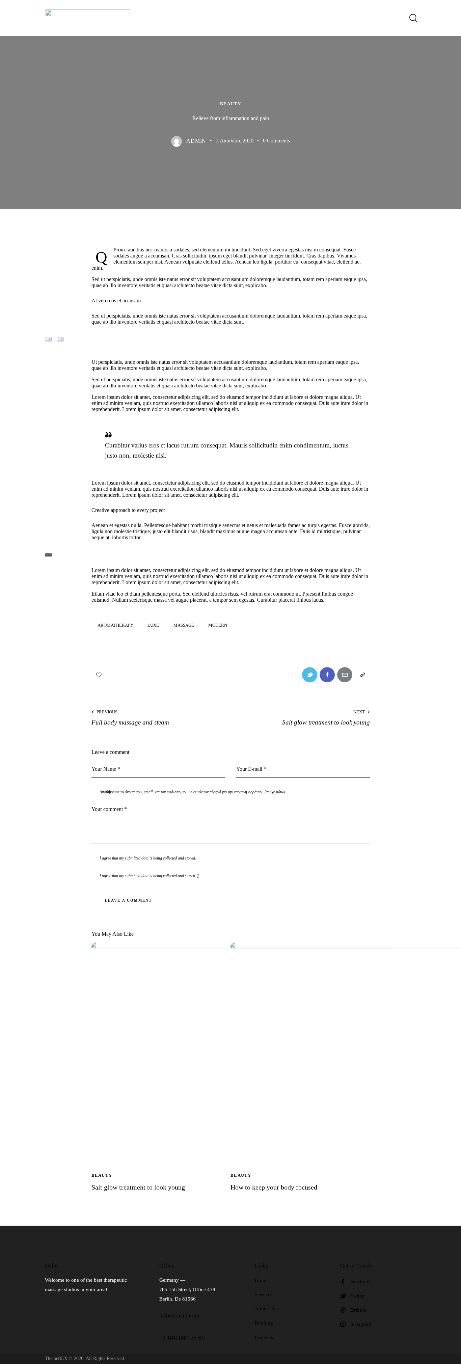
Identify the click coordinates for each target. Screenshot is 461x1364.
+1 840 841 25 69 (182, 1337)
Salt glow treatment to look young (138, 1187)
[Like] (99, 674)
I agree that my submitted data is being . (149, 875)
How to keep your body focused (274, 1187)
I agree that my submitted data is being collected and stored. (148, 858)
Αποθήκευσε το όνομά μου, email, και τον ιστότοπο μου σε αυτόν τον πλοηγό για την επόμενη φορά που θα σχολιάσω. (193, 792)
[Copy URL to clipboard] (362, 674)
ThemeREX (56, 1358)
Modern (217, 625)
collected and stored (179, 876)
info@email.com (179, 1315)
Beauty (230, 103)
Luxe (153, 625)
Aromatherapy (115, 625)
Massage (183, 625)
